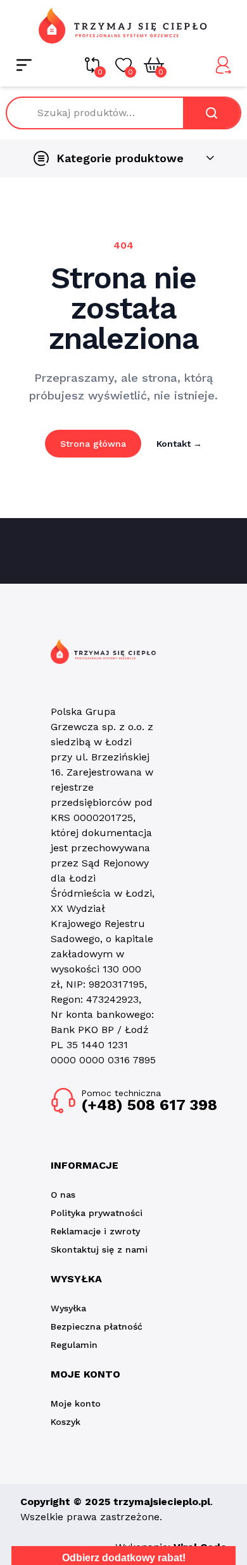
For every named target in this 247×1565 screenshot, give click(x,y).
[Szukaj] (211, 113)
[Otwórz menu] (24, 65)
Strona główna (93, 444)
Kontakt (179, 444)
